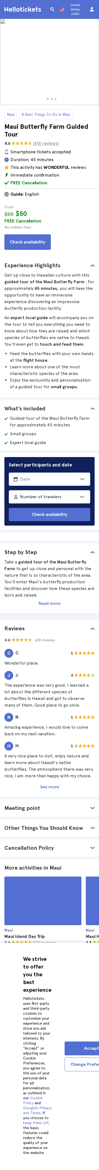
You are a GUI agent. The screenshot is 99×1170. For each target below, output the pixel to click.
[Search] (52, 9)
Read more (49, 603)
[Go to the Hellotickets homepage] (23, 9)
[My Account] (92, 9)
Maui (11, 114)
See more (49, 786)
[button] (49, 265)
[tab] (49, 265)
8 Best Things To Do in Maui (46, 114)
